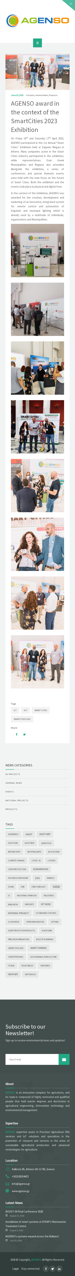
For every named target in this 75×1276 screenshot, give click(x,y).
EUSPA (11, 887)
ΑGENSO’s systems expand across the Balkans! (32, 1236)
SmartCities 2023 (22, 719)
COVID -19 (36, 860)
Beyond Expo (14, 851)
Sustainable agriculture (43, 956)
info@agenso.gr (21, 1183)
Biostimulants (34, 851)
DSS (37, 878)
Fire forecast (39, 886)
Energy (50, 878)
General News (41, 95)
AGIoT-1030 (13, 843)
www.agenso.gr (20, 1191)
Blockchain (54, 851)
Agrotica (46, 843)
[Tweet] (22, 734)
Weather (13, 974)
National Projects (16, 800)
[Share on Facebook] (15, 734)
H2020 (56, 886)
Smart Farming (38, 948)
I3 (9, 895)
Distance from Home (18, 878)
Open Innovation (35, 921)
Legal (15, 1268)
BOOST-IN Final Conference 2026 (24, 1211)
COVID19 (51, 860)
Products (53, 95)
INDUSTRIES (49, 895)
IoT (25, 710)
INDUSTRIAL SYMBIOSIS (27, 895)
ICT (15, 710)
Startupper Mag (15, 957)
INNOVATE (29, 904)
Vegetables (27, 965)
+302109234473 (20, 1176)
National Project (18, 913)
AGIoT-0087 (44, 834)
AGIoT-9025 (29, 843)
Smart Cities (40, 710)
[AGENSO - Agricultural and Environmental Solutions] (37, 21)
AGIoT (28, 834)
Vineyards (45, 965)
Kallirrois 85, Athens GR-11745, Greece (33, 1169)
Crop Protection (17, 869)
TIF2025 (11, 965)
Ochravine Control (46, 913)
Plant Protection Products (21, 930)
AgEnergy (13, 834)
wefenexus (30, 974)
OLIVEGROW (13, 922)
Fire (23, 887)
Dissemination (40, 869)
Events (31, 95)
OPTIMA (55, 921)
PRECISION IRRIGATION (18, 939)
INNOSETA (13, 904)
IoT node (46, 904)
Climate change (16, 860)
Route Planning (44, 939)
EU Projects (12, 774)
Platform (47, 930)
